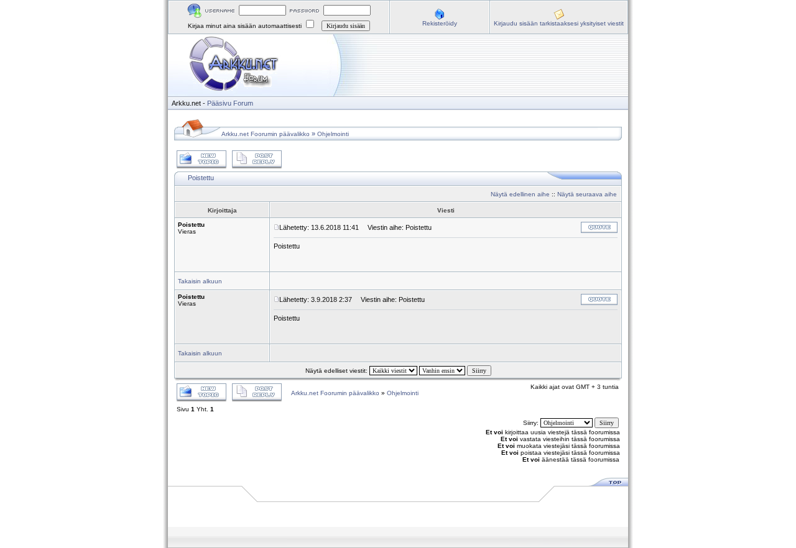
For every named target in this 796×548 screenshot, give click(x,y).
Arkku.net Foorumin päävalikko (265, 133)
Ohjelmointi (333, 133)
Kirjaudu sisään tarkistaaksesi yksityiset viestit (559, 23)
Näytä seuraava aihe (587, 194)
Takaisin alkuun (200, 281)
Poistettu (201, 177)
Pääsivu (219, 103)
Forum (243, 103)
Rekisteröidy (439, 23)
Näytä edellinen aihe (520, 194)
